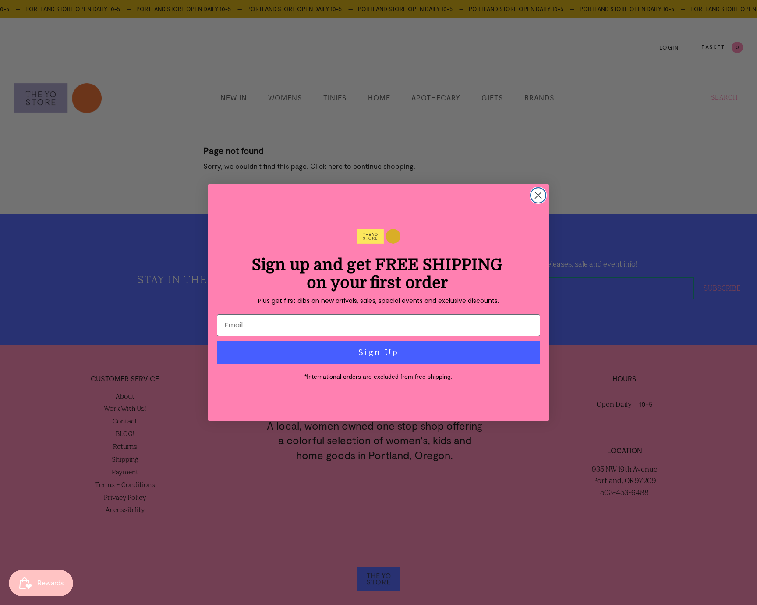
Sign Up (378, 352)
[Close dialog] (538, 195)
